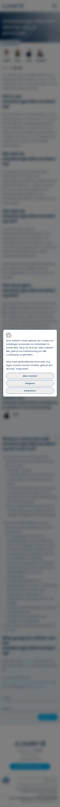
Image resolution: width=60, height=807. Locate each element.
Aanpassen (30, 390)
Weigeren (30, 383)
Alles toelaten (30, 376)
